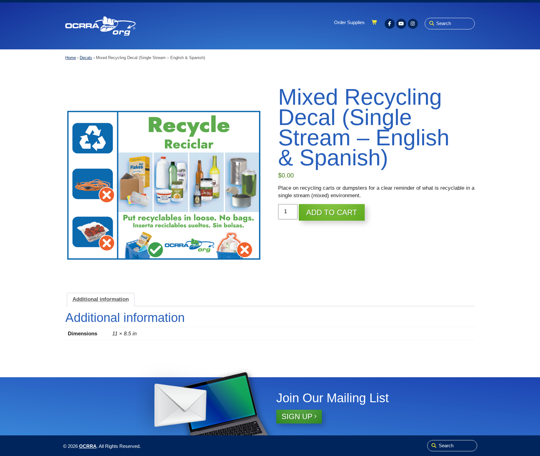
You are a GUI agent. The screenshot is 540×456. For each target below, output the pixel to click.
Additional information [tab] (100, 299)
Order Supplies (349, 22)
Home (70, 57)
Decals (86, 57)
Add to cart (331, 212)
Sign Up (297, 416)
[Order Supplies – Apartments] (100, 26)
